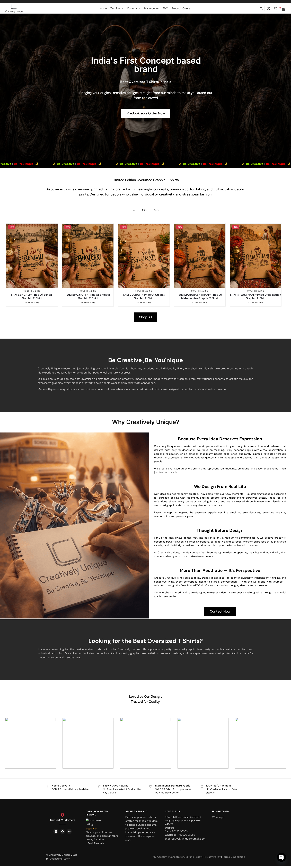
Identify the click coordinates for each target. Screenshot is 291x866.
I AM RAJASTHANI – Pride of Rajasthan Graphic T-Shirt (255, 296)
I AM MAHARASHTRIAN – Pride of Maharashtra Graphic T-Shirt (200, 296)
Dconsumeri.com (60, 858)
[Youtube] (69, 831)
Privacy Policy (212, 857)
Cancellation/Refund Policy (185, 857)
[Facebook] (62, 831)
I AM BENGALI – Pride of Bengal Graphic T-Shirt (31, 296)
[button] (280, 8)
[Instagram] (55, 831)
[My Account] (268, 8)
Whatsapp (218, 817)
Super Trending (31, 291)
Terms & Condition (234, 857)
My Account (160, 857)
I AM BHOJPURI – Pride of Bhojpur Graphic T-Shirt (88, 296)
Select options (33, 302)
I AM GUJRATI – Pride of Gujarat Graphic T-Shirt (144, 296)
